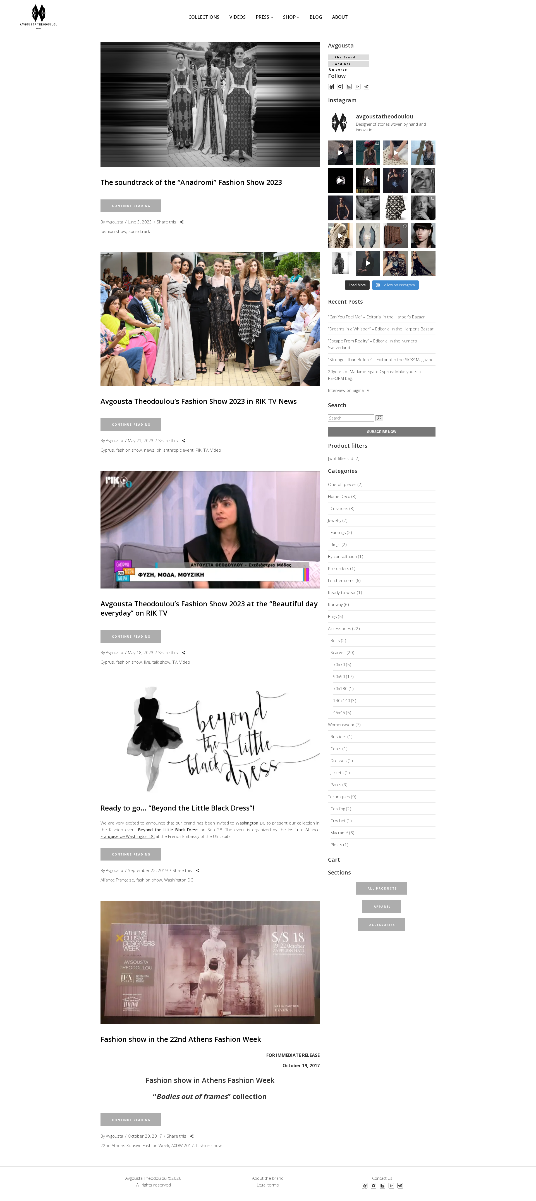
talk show (161, 662)
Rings (336, 544)
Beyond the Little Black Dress (168, 829)
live (147, 662)
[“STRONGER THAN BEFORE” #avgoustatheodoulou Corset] (395, 180)
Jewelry (334, 520)
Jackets (337, 772)
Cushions (339, 508)
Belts (335, 640)
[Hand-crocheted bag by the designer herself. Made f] (395, 235)
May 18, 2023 (141, 652)
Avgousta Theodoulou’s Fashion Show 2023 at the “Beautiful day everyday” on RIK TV (208, 608)
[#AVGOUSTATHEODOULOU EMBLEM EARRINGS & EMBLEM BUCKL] (368, 263)
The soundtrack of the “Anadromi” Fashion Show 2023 (191, 182)
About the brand (268, 1178)
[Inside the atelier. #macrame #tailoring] (395, 152)
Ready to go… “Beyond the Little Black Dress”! (177, 807)
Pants (336, 784)
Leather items (341, 580)
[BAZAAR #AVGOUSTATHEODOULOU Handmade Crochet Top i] (368, 152)
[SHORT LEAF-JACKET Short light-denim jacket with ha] (368, 180)
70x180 (340, 688)
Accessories (339, 628)
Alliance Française (117, 880)
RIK (198, 450)
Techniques (339, 796)
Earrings (338, 532)
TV (206, 450)
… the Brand (343, 57)
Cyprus (107, 450)
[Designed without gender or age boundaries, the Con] (368, 208)
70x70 (339, 664)
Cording (338, 808)
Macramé (339, 832)
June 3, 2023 (140, 222)
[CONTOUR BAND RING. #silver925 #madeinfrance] (340, 180)
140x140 (341, 700)
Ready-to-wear (342, 592)
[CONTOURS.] (368, 235)
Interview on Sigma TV (348, 390)
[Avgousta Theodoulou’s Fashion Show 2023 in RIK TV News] (210, 319)
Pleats (336, 844)
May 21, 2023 (141, 440)
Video (215, 450)
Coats (336, 748)
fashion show (113, 231)
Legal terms (268, 1185)
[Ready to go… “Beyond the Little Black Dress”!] (210, 737)
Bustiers (338, 736)
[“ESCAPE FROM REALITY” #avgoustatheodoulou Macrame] (423, 152)
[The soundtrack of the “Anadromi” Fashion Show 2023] (210, 104)
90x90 (339, 676)
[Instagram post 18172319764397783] (395, 263)
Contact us (382, 1178)
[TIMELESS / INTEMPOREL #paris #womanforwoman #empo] (340, 263)
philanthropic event (175, 450)
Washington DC (178, 880)
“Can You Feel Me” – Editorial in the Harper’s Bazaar (376, 317)
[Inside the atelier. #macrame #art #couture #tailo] (340, 235)
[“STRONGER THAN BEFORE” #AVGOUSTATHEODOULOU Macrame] (340, 208)
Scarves (338, 652)
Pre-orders (338, 568)
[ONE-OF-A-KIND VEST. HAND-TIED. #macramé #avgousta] (423, 263)
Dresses (339, 760)
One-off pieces (342, 484)
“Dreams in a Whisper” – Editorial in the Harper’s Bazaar (381, 329)
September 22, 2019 (148, 870)
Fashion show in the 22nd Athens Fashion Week (180, 1039)
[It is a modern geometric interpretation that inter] (395, 208)
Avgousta (114, 222)
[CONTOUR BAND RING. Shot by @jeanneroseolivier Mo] (423, 180)
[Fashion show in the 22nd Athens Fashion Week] (210, 962)
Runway (335, 604)
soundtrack (139, 231)
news (149, 450)
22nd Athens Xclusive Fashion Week (134, 1145)
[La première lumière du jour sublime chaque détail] (340, 152)
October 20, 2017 (145, 1136)
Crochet (338, 820)
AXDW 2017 (182, 1145)
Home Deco (339, 496)
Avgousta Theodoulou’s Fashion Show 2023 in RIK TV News (198, 401)
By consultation (342, 556)
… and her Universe (340, 64)
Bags (332, 616)
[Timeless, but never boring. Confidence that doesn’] (423, 235)
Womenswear (341, 724)
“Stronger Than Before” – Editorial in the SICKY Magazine (381, 359)
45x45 (339, 712)
